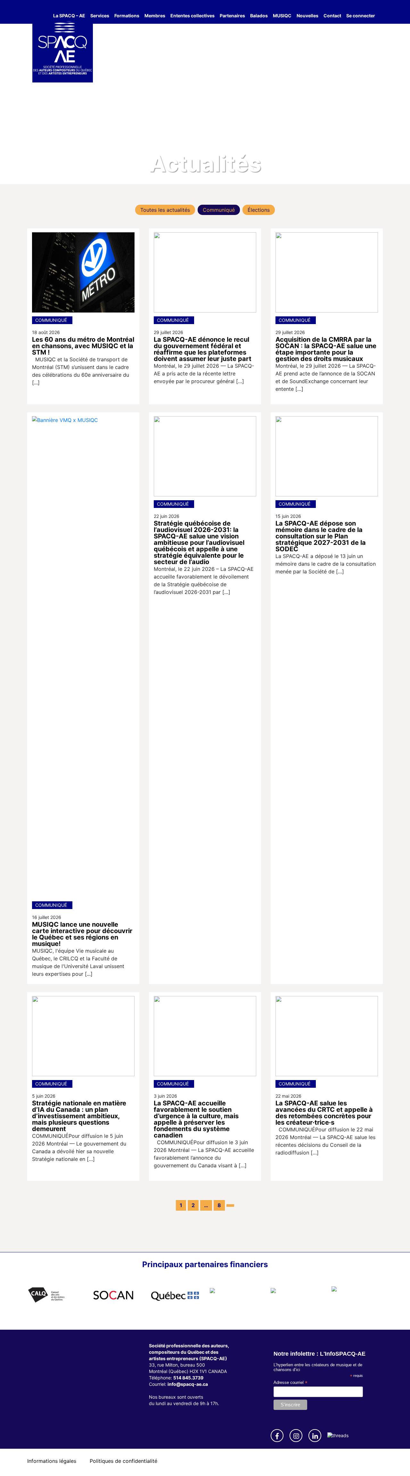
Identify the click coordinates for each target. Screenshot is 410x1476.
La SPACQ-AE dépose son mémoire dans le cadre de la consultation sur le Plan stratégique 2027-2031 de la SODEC (320, 536)
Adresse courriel (291, 1383)
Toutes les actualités (165, 210)
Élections (259, 210)
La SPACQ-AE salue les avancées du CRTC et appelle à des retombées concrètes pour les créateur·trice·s (324, 1112)
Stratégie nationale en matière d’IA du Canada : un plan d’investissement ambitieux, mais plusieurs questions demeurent (79, 1116)
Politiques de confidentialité (123, 1461)
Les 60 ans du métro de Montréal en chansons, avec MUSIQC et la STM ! (83, 346)
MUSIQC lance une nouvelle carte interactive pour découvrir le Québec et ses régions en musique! (82, 934)
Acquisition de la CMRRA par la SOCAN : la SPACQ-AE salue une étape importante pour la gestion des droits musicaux (325, 349)
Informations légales (51, 1461)
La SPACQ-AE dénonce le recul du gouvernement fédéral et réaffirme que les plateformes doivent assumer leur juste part (202, 349)
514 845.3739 (188, 1377)
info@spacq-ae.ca (188, 1384)
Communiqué (219, 210)
